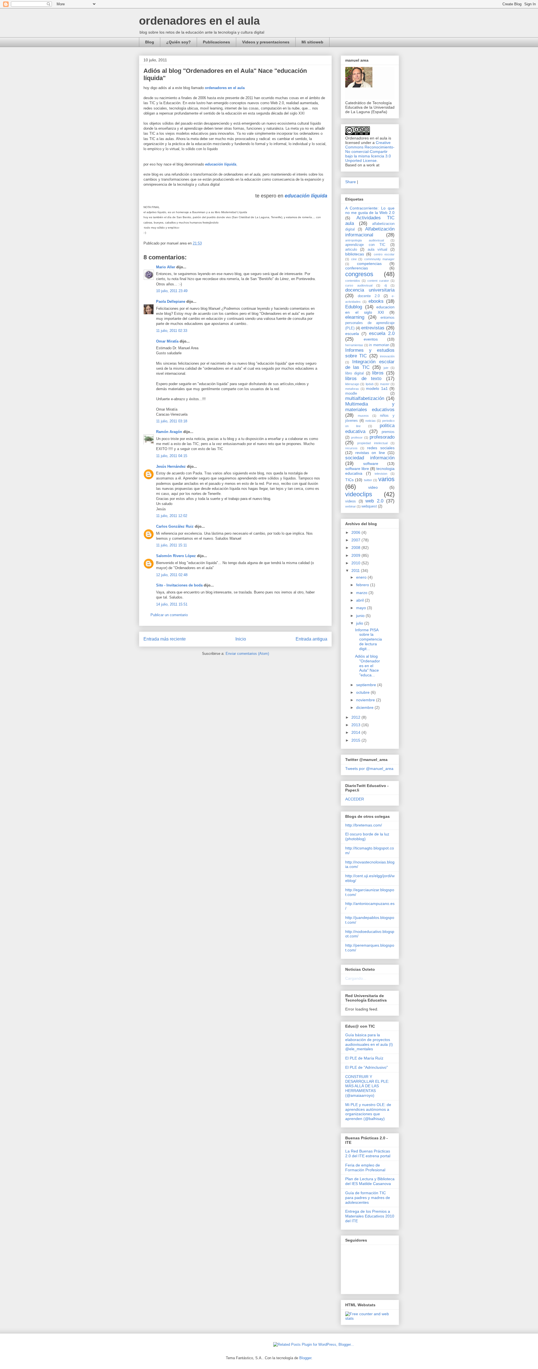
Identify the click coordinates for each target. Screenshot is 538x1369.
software (370, 463)
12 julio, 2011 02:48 (171, 575)
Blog (149, 42)
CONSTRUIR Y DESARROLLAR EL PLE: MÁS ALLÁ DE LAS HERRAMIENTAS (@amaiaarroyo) (367, 1086)
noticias (370, 420)
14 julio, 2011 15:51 (171, 604)
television (381, 473)
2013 (356, 725)
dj (385, 285)
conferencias (356, 268)
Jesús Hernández (171, 466)
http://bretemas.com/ (363, 825)
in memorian (379, 345)
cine (354, 259)
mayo (361, 608)
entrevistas (372, 327)
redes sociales (381, 448)
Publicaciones (216, 42)
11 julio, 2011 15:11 (171, 545)
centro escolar (384, 254)
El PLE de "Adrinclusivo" (366, 1067)
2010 (356, 563)
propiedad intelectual (372, 443)
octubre (363, 692)
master (384, 384)
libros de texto (363, 378)
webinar (350, 506)
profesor (357, 437)
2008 (356, 547)
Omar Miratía (167, 341)
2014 (356, 732)
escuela (352, 333)
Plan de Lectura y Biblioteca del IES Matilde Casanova (370, 1181)
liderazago (352, 384)
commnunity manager (379, 259)
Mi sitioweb (312, 42)
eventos (371, 339)
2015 (356, 740)
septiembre (366, 685)
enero (362, 577)
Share (350, 182)
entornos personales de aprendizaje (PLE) (370, 323)
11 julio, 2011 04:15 (171, 456)
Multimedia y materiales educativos (370, 406)
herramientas (354, 345)
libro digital (354, 373)
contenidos (352, 280)
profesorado (382, 437)
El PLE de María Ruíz (364, 1058)
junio (361, 615)
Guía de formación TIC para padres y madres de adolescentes (367, 1198)
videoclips (358, 494)
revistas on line (370, 452)
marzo (362, 592)
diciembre (365, 707)
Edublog (353, 306)
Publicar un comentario (169, 615)
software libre (357, 468)
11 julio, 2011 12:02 (171, 516)
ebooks (376, 301)
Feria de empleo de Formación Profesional (365, 1167)
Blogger (305, 1358)
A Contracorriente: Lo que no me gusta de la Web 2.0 (370, 210)
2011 (356, 570)
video (373, 487)
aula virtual (377, 250)
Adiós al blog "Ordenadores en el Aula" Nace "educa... (367, 665)
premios (388, 432)
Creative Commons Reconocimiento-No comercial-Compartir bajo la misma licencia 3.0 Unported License (370, 151)
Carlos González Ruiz (175, 526)
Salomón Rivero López (176, 556)
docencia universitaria (370, 290)
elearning (354, 317)
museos (363, 415)
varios (386, 479)
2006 (356, 532)
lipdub (370, 384)
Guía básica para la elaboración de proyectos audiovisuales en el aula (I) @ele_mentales (369, 1042)
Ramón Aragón (169, 432)
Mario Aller (165, 267)
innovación (387, 356)
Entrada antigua (311, 639)
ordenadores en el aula (199, 21)
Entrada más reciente (164, 639)
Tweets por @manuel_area (369, 768)
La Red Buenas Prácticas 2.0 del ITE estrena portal (367, 1153)
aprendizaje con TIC (365, 245)
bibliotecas (354, 254)
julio (360, 623)
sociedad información (370, 457)
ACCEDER (354, 799)
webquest (369, 506)
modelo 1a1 (377, 388)
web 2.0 (374, 501)
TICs (349, 480)
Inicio (240, 639)
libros (378, 373)
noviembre (366, 700)
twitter (368, 480)
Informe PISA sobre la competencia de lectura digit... (368, 639)
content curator (378, 280)
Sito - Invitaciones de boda (179, 585)
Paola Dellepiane (170, 301)
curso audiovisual (358, 285)
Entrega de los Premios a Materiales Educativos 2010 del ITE (369, 1216)
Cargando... (355, 978)
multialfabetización (364, 398)
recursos (351, 448)
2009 (356, 555)
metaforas (352, 388)
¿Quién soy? (178, 42)
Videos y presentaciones (265, 42)
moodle (351, 393)
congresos (359, 274)
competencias (369, 263)
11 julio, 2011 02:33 (171, 331)
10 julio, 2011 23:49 (171, 291)
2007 (356, 540)
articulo (351, 250)
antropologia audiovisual (364, 240)
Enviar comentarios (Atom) (247, 653)
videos (350, 501)
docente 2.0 (369, 296)
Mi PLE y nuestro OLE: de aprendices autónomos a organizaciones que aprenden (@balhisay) (368, 1111)
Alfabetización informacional (370, 231)
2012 (356, 717)
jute (386, 367)
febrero (363, 585)
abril (360, 600)
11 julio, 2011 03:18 (171, 421)
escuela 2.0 (382, 333)
